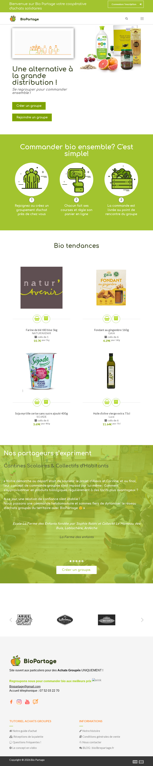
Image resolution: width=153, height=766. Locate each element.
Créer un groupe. (76, 570)
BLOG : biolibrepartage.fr (98, 747)
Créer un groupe (28, 106)
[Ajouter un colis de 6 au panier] (116, 319)
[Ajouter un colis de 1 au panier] (46, 319)
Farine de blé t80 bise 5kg (41, 330)
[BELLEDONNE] (24, 619)
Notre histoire (91, 730)
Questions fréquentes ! (26, 742)
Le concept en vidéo (24, 747)
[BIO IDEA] (65, 619)
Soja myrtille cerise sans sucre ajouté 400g (41, 413)
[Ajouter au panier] (37, 319)
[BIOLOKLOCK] (110, 619)
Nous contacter (92, 742)
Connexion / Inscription (124, 4)
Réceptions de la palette (28, 736)
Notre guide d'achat (24, 730)
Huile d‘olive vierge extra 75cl (111, 413)
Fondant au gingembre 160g (111, 330)
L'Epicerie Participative (76, 537)
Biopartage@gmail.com (24, 686)
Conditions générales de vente (101, 736)
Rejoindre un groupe (32, 117)
